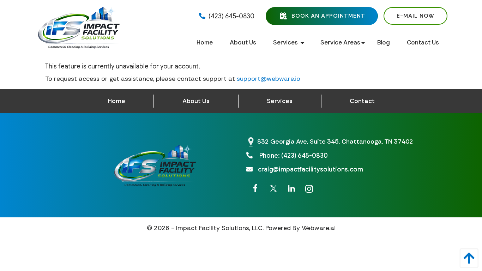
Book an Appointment (328, 15)
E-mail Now (415, 15)
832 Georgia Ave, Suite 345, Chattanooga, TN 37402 (335, 141)
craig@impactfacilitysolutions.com (310, 169)
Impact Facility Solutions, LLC (219, 228)
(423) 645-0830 (230, 16)
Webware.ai (319, 228)
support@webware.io (268, 78)
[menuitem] (204, 42)
